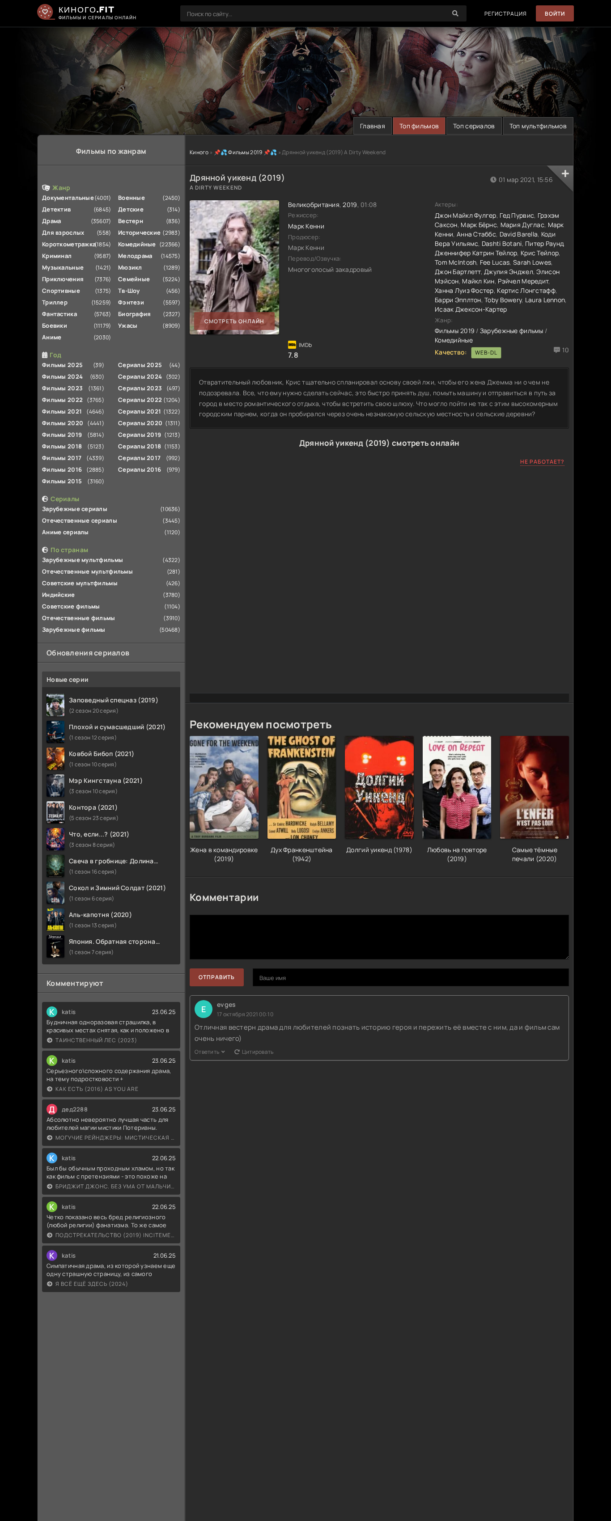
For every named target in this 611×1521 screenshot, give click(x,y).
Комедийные (137, 244)
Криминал (57, 256)
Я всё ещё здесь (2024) (91, 1284)
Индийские (58, 595)
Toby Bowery (503, 300)
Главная (372, 126)
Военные (131, 198)
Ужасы (127, 325)
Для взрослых (63, 232)
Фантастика (59, 314)
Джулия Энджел (508, 271)
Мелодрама (135, 256)
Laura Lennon (545, 300)
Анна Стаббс (476, 234)
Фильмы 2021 (62, 411)
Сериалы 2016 (139, 469)
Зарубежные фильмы (74, 629)
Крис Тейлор (540, 253)
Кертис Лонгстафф (526, 290)
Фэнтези (131, 302)
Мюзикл (130, 267)
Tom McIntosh (455, 262)
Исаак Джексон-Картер (471, 309)
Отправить (217, 977)
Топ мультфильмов (538, 126)
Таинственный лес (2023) (96, 1040)
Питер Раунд (544, 243)
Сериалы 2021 (139, 411)
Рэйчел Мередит (523, 281)
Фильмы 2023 (62, 388)
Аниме (51, 337)
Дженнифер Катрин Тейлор (476, 253)
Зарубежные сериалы (74, 509)
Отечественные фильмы (78, 618)
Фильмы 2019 (62, 435)
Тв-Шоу (129, 291)
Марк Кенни (306, 226)
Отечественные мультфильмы (87, 571)
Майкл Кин (478, 281)
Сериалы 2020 (140, 423)
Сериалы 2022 (140, 400)
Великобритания (313, 204)
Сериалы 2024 (140, 376)
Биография (134, 314)
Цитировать (258, 1052)
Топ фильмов (419, 126)
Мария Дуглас (522, 224)
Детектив (56, 209)
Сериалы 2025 (140, 365)
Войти (555, 13)
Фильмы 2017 (61, 458)
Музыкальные (63, 267)
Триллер (55, 302)
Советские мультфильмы (80, 583)
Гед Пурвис (517, 215)
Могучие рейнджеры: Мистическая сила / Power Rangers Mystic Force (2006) (115, 1137)
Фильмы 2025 (62, 365)
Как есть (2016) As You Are (97, 1089)
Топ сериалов (474, 126)
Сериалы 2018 (139, 446)
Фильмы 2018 (62, 446)
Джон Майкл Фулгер (465, 215)
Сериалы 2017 (139, 458)
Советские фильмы (71, 606)
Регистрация (505, 13)
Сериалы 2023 (140, 388)
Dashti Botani (502, 243)
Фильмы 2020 (62, 423)
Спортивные (61, 291)
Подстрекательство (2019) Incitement (115, 1235)
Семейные (134, 279)
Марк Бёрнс (479, 224)
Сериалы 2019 (139, 435)
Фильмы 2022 (62, 400)
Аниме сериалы (65, 532)
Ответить (207, 1052)
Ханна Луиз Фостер (464, 290)
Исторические (139, 232)
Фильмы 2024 (62, 376)
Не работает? (542, 461)
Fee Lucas (495, 262)
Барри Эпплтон (458, 300)
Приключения (63, 279)
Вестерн (130, 221)
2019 (350, 204)
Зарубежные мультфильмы (82, 560)
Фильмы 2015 (62, 481)
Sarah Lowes (532, 262)
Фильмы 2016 (62, 469)
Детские (131, 209)
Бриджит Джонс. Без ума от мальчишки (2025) (115, 1186)
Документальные (68, 198)
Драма (51, 221)
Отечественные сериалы (79, 520)
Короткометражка (69, 244)
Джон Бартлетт (458, 271)
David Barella (519, 234)
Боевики (54, 325)
